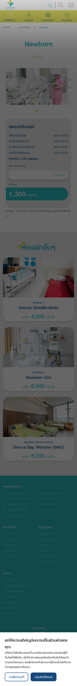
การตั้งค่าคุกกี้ (16, 676)
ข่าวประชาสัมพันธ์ (11, 613)
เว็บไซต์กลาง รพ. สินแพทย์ (15, 493)
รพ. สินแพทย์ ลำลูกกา (48, 504)
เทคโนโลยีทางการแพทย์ (13, 591)
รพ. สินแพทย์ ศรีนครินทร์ (15, 509)
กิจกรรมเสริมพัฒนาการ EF (16, 585)
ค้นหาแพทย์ (8, 545)
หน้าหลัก (7, 27)
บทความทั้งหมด (10, 580)
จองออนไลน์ (9, 556)
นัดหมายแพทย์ (9, 539)
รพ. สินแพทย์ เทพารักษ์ (14, 504)
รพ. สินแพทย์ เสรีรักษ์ (49, 498)
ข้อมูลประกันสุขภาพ (47, 556)
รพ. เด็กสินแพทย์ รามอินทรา (16, 498)
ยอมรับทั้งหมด (43, 676)
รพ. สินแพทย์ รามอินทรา (50, 493)
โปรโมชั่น (42, 545)
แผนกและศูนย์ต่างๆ (46, 533)
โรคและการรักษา (10, 596)
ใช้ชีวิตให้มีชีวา (9, 607)
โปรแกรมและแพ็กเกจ (47, 539)
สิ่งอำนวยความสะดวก (48, 561)
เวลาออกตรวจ (10, 533)
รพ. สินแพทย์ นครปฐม (14, 515)
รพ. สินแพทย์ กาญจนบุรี (50, 509)
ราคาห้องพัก (24, 27)
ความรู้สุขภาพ (9, 602)
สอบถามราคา (9, 550)
